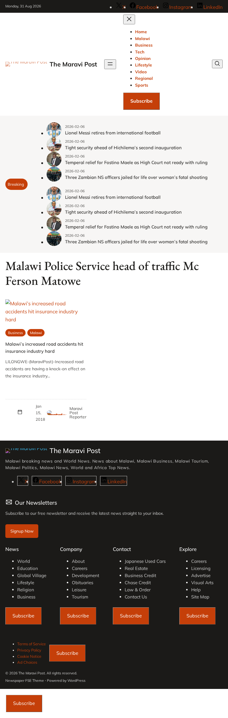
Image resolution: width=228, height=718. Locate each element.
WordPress (76, 680)
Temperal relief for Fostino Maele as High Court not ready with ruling (136, 162)
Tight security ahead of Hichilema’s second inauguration (123, 147)
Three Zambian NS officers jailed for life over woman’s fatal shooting (136, 177)
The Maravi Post (73, 64)
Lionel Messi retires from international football (113, 133)
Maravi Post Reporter (77, 413)
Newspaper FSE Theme (24, 680)
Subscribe (141, 101)
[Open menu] (110, 64)
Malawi (36, 333)
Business (15, 333)
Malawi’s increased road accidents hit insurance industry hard (44, 347)
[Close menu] (129, 19)
